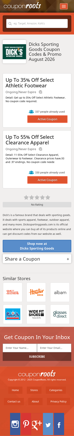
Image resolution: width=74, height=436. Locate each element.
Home (15, 390)
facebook (59, 424)
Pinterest (26, 424)
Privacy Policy (58, 401)
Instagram (15, 424)
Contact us (14, 401)
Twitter (48, 424)
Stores (34, 390)
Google (37, 424)
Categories (55, 390)
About (35, 401)
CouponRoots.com (22, 6)
